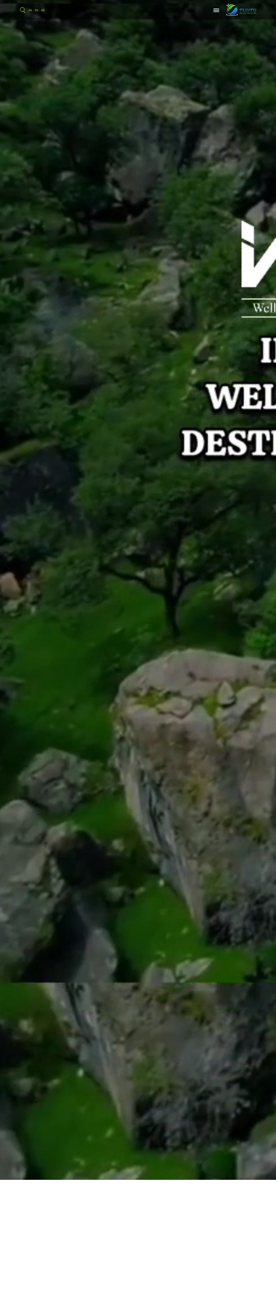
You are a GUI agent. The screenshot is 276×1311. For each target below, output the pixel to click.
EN (36, 10)
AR (43, 10)
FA (30, 10)
